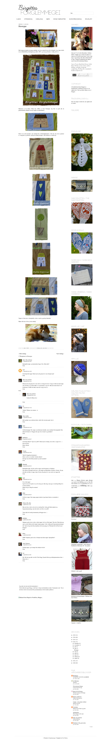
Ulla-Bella (75, 707)
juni (75, 648)
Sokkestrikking (76, 719)
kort (87, 482)
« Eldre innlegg (22, 353)
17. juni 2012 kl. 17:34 (27, 407)
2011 (74, 660)
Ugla (24, 478)
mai (75, 651)
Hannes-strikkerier (77, 696)
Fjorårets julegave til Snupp (79, 692)
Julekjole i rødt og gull (76, 571)
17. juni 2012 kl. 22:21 (27, 417)
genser (75, 482)
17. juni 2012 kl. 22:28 (27, 427)
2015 (74, 635)
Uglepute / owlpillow (76, 623)
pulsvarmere (89, 483)
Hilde (24, 493)
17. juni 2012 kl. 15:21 (27, 381)
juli (75, 646)
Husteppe (76, 650)
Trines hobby (26, 416)
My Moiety (65, 738)
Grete (24, 426)
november (77, 645)
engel (72, 482)
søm (25, 348)
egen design (89, 480)
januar (76, 658)
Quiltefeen (25, 437)
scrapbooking (74, 485)
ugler (72, 487)
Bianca (78, 480)
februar (76, 656)
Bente (24, 533)
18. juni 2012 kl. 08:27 (27, 439)
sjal (79, 485)
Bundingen (75, 675)
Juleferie (75, 682)
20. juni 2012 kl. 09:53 (27, 466)
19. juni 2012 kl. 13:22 (31, 395)
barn (75, 480)
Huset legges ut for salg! (78, 714)
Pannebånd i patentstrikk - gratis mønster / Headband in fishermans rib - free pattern (81, 545)
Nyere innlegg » (60, 353)
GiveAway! (74, 519)
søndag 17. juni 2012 (23, 24)
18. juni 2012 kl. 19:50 (27, 452)
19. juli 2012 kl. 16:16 (27, 545)
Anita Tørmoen (26, 543)
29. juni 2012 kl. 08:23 (27, 494)
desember (77, 643)
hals (78, 482)
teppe (27, 348)
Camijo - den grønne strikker (79, 702)
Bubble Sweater (76, 703)
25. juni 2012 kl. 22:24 (27, 479)
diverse (83, 480)
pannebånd (84, 483)
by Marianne (76, 681)
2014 (74, 637)
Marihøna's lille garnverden (79, 723)
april (76, 653)
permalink (39, 348)
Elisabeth (25, 464)
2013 (74, 639)
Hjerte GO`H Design (78, 691)
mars (76, 655)
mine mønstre (74, 483)
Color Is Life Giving (77, 687)
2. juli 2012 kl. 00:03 (27, 535)
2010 (74, 663)
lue (89, 482)
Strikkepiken (76, 712)
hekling (82, 482)
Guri (24, 370)
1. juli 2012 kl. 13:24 (27, 504)
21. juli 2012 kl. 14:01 (27, 554)
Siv (23, 406)
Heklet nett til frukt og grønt (79, 708)
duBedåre (25, 518)
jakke (85, 482)
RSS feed (45, 348)
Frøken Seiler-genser (77, 698)
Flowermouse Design (78, 686)
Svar (24, 366)
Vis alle (91, 726)
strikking (83, 485)
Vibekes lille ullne (27, 503)
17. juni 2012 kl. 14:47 (27, 361)
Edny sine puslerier (27, 379)
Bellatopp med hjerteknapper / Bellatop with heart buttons (81, 596)
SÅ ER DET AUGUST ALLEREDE (81, 677)
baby (72, 480)
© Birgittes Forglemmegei (49, 738)
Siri (23, 553)
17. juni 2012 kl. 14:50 (27, 371)
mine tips (80, 483)
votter (75, 487)
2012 (74, 641)
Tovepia (24, 451)
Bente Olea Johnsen (27, 360)
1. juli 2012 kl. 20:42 (27, 519)
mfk (91, 482)
